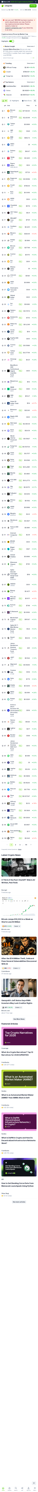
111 (26, 845)
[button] (19, 1019)
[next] (31, 845)
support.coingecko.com (13, 28)
